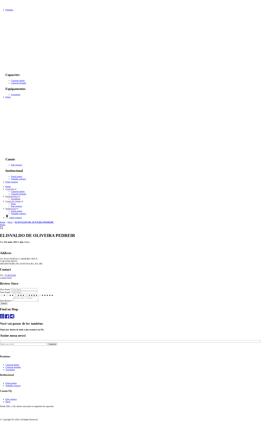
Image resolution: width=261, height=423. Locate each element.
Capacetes (10, 189)
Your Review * (6, 301)
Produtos (9, 10)
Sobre (8, 97)
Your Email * (5, 292)
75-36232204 (10, 275)
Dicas (13, 204)
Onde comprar (11, 182)
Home (8, 186)
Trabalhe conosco (18, 179)
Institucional (10, 208)
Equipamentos (11, 196)
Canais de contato (13, 201)
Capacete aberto (18, 80)
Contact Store (6, 278)
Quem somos (16, 176)
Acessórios (15, 94)
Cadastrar (52, 344)
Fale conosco (16, 165)
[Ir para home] (8, 5)
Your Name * (6, 289)
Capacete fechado (18, 83)
